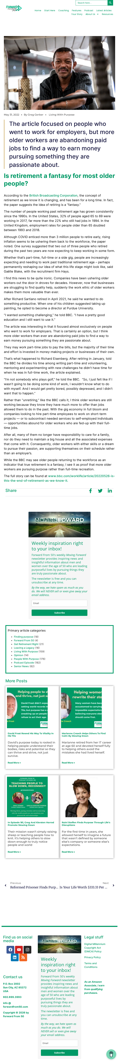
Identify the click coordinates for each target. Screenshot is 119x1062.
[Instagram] (27, 950)
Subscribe (59, 612)
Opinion (18, 655)
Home (38, 10)
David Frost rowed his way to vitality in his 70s (31, 734)
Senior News (21, 666)
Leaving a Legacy (24, 647)
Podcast (88, 10)
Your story (76, 14)
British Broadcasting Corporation (53, 195)
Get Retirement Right (26, 644)
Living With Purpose (62, 114)
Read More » (14, 762)
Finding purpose (23, 636)
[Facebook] (10, 950)
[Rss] (23, 957)
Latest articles (104, 10)
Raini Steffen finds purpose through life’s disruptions (86, 823)
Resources (107, 14)
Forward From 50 (24, 640)
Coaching (63, 10)
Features (76, 10)
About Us (90, 14)
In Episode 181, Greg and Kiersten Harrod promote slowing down (31, 823)
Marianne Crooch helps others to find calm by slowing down (84, 734)
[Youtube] (19, 950)
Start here (49, 10)
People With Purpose (26, 658)
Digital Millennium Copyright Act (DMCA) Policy (94, 947)
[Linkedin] (15, 957)
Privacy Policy (92, 957)
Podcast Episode (24, 662)
